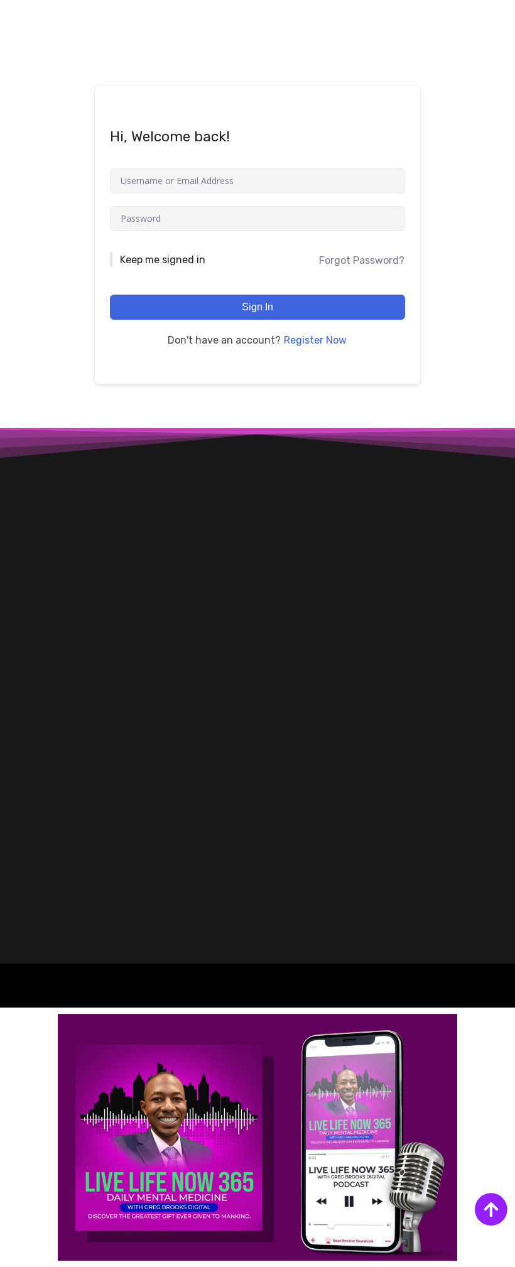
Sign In (257, 307)
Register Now (315, 340)
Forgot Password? (361, 260)
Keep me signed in (162, 260)
